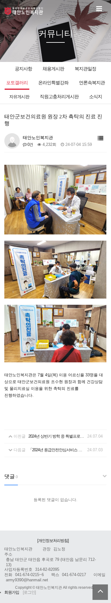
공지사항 (23, 68)
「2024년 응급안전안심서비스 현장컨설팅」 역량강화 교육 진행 (56, 450)
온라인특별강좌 (53, 82)
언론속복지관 (92, 82)
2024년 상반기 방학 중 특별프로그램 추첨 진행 (56, 436)
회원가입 (11, 592)
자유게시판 (19, 96)
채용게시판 (53, 68)
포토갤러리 (17, 82)
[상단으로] (100, 592)
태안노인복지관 (23, 11)
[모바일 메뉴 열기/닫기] (99, 9)
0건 (30, 144)
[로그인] (29, 592)
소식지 (95, 96)
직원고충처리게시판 (59, 96)
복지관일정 (85, 68)
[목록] (100, 138)
